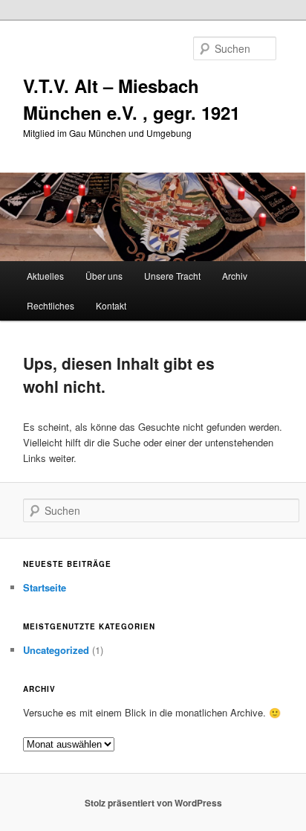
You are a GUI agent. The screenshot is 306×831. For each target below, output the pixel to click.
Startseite (44, 587)
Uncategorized (56, 650)
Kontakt (111, 305)
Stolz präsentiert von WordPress (153, 802)
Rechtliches (50, 305)
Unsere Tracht (172, 275)
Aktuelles (45, 275)
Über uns (104, 275)
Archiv (234, 275)
